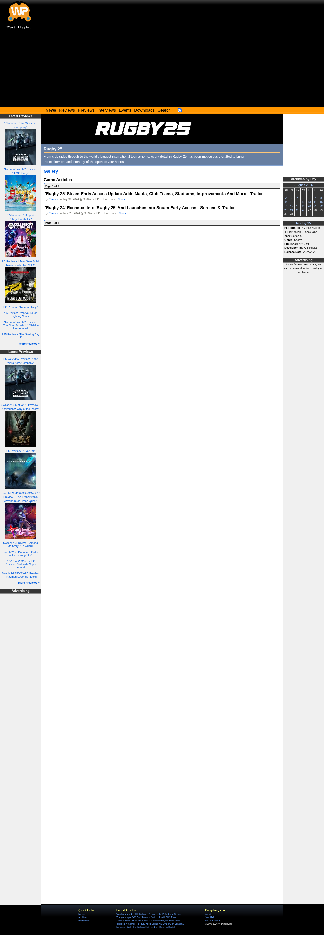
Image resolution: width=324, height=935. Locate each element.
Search (164, 110)
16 (285, 206)
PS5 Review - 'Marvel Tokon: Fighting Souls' (20, 314)
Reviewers (84, 920)
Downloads (144, 110)
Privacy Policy (212, 920)
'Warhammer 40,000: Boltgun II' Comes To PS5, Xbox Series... (149, 914)
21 (315, 206)
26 (303, 210)
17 (291, 206)
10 (291, 201)
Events (125, 110)
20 (309, 206)
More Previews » (29, 582)
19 (303, 206)
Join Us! (209, 917)
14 (315, 201)
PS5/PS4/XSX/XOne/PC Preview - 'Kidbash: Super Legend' (20, 564)
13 (309, 201)
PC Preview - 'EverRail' (20, 450)
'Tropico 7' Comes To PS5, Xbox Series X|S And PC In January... (150, 924)
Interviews (107, 110)
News (121, 199)
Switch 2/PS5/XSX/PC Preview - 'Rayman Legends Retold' (20, 575)
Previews (86, 110)
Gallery (51, 171)
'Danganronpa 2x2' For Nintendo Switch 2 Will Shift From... (147, 917)
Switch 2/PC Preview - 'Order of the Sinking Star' (20, 554)
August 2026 (303, 185)
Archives (83, 917)
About (208, 914)
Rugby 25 (303, 223)
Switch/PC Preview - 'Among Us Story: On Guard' (20, 544)
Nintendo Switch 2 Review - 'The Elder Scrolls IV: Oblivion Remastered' (21, 325)
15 (321, 201)
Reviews (67, 110)
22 (321, 206)
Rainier (53, 199)
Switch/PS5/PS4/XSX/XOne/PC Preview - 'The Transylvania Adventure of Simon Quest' (21, 497)
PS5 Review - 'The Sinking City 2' (20, 336)
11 (297, 201)
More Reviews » (29, 343)
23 (285, 210)
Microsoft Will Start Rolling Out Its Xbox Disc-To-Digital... (146, 927)
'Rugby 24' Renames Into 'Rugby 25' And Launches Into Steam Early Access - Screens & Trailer (140, 207)
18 (297, 206)
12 (303, 201)
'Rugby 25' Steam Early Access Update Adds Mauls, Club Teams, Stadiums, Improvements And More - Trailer (154, 193)
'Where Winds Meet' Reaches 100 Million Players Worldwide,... (149, 920)
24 (291, 210)
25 (297, 210)
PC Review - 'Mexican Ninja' (20, 307)
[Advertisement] (162, 69)
